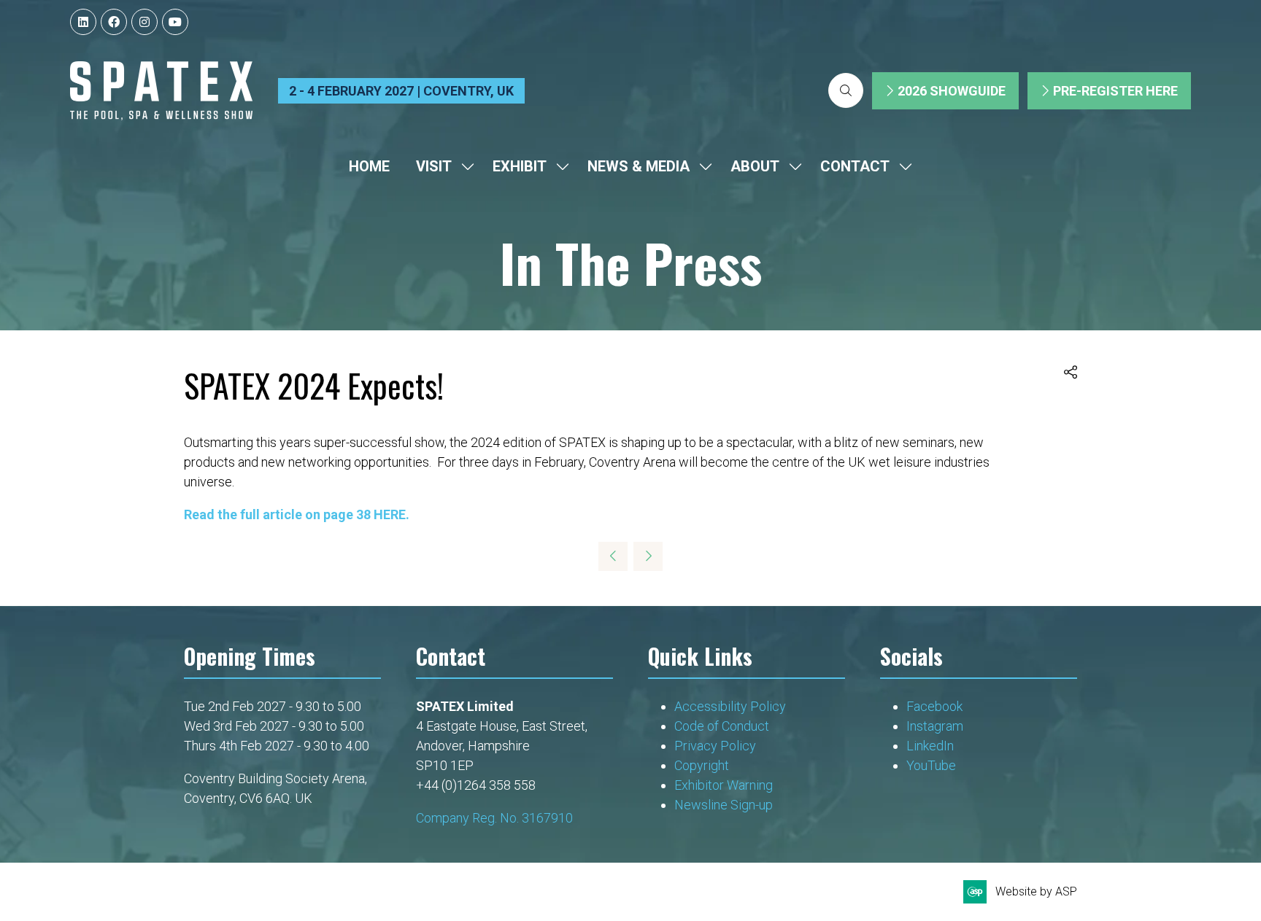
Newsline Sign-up (723, 804)
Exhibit (520, 166)
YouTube (931, 765)
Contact (855, 166)
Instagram (934, 726)
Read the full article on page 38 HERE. (296, 514)
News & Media (638, 166)
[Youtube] (175, 22)
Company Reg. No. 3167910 (494, 817)
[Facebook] (114, 22)
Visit (434, 166)
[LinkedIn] (83, 22)
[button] (845, 90)
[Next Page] (648, 556)
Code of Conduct (721, 726)
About (754, 166)
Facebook (934, 706)
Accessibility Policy (730, 706)
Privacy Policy (716, 745)
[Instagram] (144, 22)
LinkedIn (930, 745)
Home (369, 166)
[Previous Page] (613, 556)
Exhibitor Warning (723, 785)
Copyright (703, 765)
